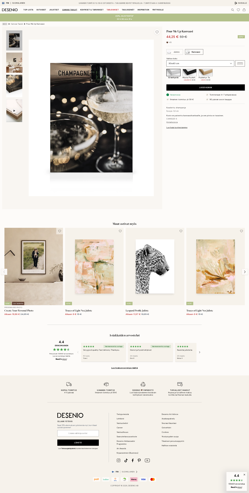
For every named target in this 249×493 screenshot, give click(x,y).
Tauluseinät (128, 10)
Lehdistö (120, 419)
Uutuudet (41, 10)
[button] (240, 63)
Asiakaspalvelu (168, 419)
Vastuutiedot (122, 423)
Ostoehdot (166, 428)
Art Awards (121, 448)
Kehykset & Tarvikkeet (91, 10)
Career (120, 428)
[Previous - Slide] (164, 75)
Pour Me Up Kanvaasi (35, 24)
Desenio (132, 486)
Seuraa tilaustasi (169, 423)
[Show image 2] (14, 63)
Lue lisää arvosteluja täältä (124, 368)
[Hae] (233, 9)
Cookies (165, 432)
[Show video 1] (14, 110)
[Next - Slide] (247, 75)
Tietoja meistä (123, 414)
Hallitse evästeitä (169, 445)
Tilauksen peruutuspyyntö (173, 441)
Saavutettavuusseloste (127, 436)
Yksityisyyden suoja (170, 436)
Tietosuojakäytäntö (68, 448)
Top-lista (28, 10)
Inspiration (143, 10)
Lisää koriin (205, 87)
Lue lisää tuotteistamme (176, 127)
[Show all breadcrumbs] (5, 24)
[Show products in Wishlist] (238, 10)
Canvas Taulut (69, 10)
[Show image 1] (14, 40)
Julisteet (54, 10)
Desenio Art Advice (170, 414)
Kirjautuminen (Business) (127, 453)
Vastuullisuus (122, 432)
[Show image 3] (14, 86)
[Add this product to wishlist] (157, 32)
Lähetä (78, 442)
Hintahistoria (172, 122)
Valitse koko (171, 58)
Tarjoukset (113, 10)
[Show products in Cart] (244, 10)
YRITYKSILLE (158, 10)
